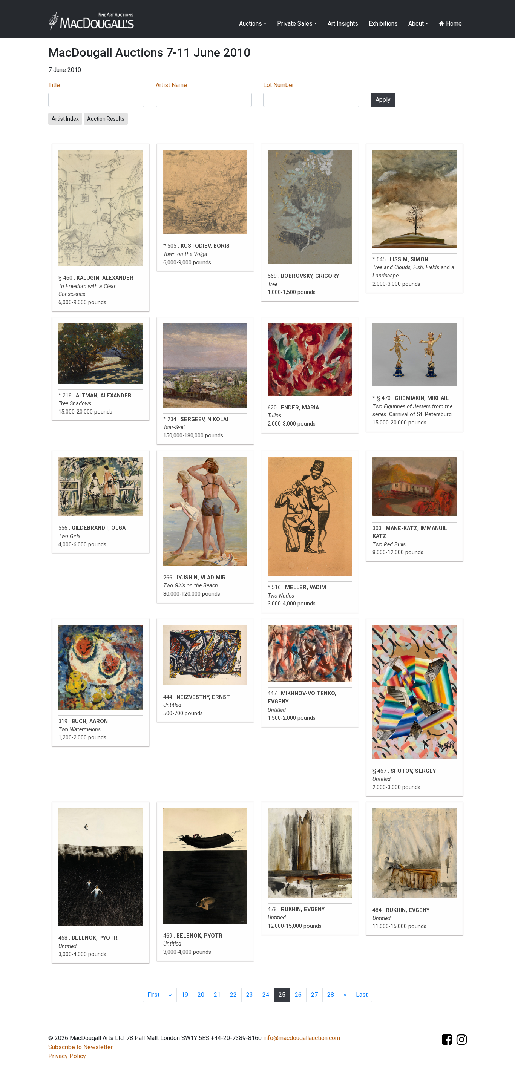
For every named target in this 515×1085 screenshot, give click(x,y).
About (416, 23)
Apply (383, 99)
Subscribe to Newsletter (80, 1047)
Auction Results (105, 119)
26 (298, 994)
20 (201, 994)
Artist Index (65, 119)
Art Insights (343, 23)
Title (54, 85)
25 (282, 994)
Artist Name (171, 85)
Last (362, 994)
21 (217, 994)
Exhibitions (383, 23)
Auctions (250, 23)
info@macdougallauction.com (301, 1038)
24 (265, 994)
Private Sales (295, 23)
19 (184, 994)
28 (330, 994)
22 (233, 994)
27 (314, 994)
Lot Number (278, 85)
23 (249, 994)
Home (453, 23)
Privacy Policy (67, 1056)
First (153, 994)
